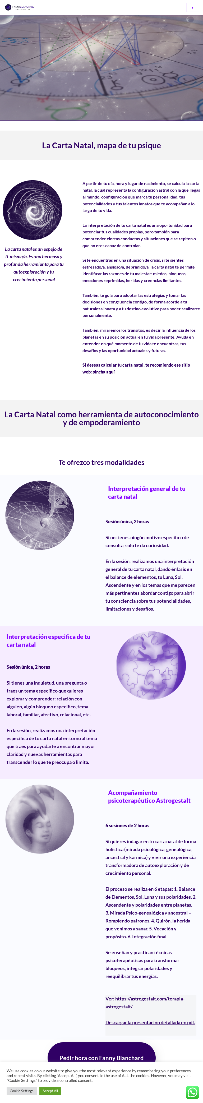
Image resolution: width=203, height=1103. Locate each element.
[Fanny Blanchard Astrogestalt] (20, 7)
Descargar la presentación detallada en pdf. (150, 1022)
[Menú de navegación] (193, 7)
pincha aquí (104, 371)
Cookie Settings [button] (22, 1091)
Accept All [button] (50, 1091)
